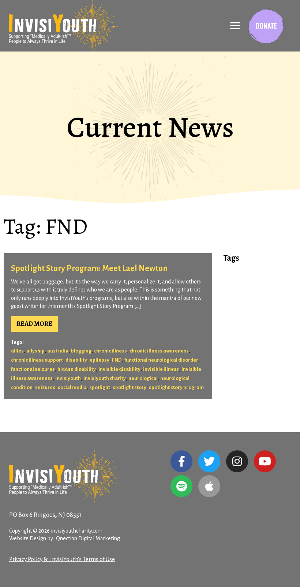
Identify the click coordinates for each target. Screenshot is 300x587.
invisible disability (119, 369)
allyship (35, 351)
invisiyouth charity (104, 378)
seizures (45, 387)
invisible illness (161, 369)
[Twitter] (209, 461)
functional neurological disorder (161, 360)
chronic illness (110, 351)
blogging (81, 351)
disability (76, 360)
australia (57, 351)
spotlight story (129, 387)
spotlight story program (176, 387)
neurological (143, 378)
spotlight (99, 387)
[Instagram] (237, 461)
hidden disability (76, 369)
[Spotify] (181, 486)
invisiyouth (68, 378)
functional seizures (33, 369)
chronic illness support (37, 360)
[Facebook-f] (181, 461)
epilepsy (99, 360)
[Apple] (209, 486)
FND (117, 360)
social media (72, 387)
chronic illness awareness (159, 351)
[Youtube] (265, 461)
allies (17, 351)
